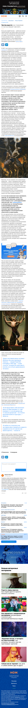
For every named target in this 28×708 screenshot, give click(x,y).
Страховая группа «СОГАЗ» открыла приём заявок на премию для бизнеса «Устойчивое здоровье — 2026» (13, 518)
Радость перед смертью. (11, 591)
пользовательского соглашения (8, 703)
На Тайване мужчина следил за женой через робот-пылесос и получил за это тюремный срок (11, 537)
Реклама (14, 681)
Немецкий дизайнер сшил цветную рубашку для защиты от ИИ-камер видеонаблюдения (13, 512)
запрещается (17, 697)
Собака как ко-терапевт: (13, 664)
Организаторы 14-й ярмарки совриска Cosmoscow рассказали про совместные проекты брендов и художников (12, 531)
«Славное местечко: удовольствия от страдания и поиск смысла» (12, 302)
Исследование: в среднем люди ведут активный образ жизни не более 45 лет (12, 524)
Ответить (3, 493)
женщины (3, 503)
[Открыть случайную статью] (20, 16)
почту (10, 700)
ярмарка (3, 527)
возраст (3, 522)
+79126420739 (4, 489)
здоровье (3, 515)
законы (3, 534)
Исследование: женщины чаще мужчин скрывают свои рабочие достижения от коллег (12, 506)
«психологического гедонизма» (18, 89)
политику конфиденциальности (8, 704)
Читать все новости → (8, 541)
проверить (4, 50)
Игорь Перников (18, 20)
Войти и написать (20, 469)
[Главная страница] (4, 16)
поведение (14, 452)
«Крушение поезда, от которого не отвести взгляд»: (12, 641)
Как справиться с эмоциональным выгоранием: (13, 616)
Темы (14, 686)
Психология (4, 20)
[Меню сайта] (26, 16)
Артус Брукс (19, 41)
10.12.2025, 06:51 (8, 476)
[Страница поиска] (23, 16)
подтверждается (9, 135)
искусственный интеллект (8, 509)
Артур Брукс (11, 20)
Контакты (14, 683)
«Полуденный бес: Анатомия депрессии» (13, 404)
